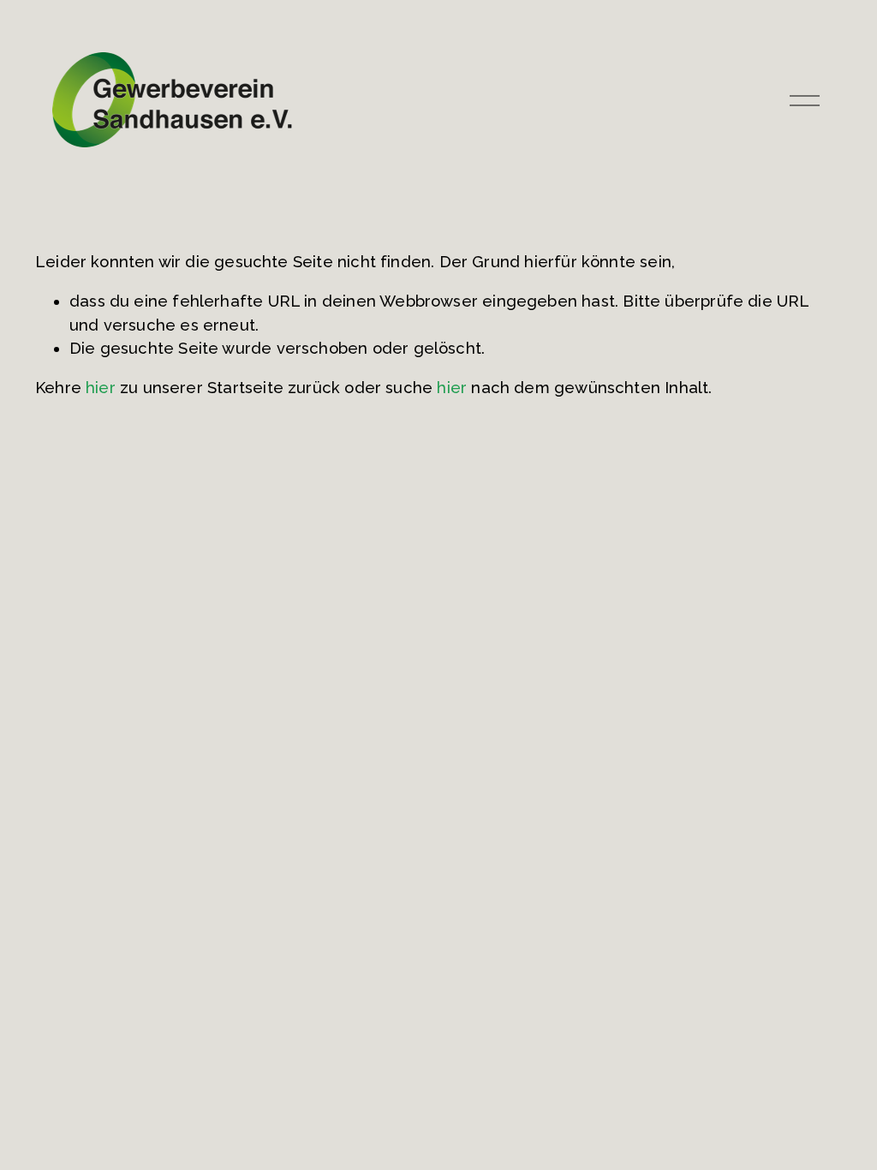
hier (101, 388)
